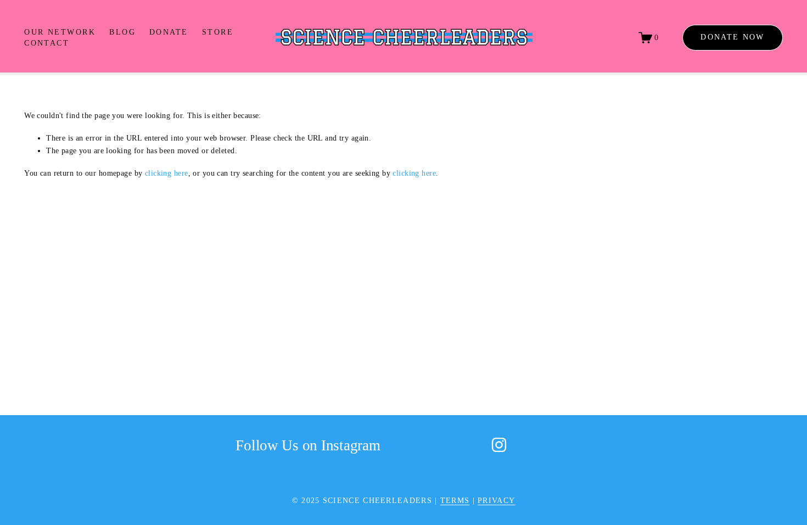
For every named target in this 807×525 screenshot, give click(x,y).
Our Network (60, 31)
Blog (122, 31)
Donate (168, 31)
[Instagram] (499, 445)
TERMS (455, 500)
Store (217, 31)
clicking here (166, 173)
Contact (46, 42)
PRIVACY (496, 500)
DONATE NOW (732, 37)
